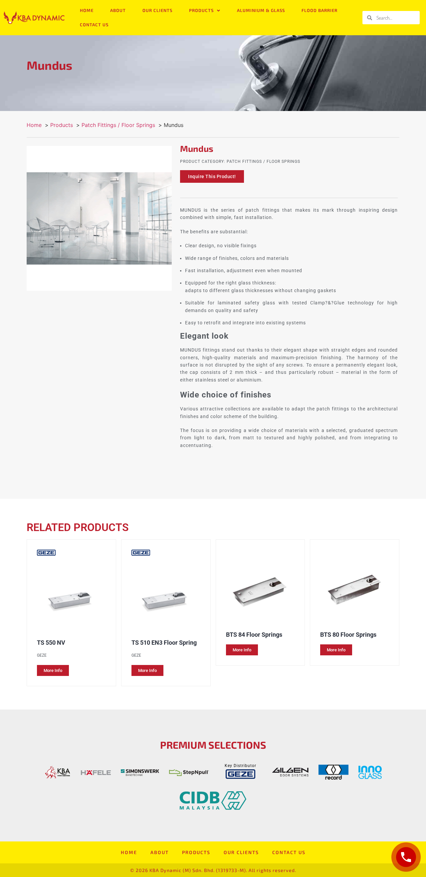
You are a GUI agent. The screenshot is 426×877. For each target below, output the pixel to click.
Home (87, 10)
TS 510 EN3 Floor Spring (164, 642)
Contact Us (94, 24)
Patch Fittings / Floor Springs (263, 161)
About (118, 10)
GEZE (42, 655)
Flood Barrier (319, 10)
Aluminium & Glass (261, 10)
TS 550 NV (51, 642)
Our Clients (157, 10)
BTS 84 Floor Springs (254, 634)
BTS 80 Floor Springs (348, 634)
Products (201, 10)
